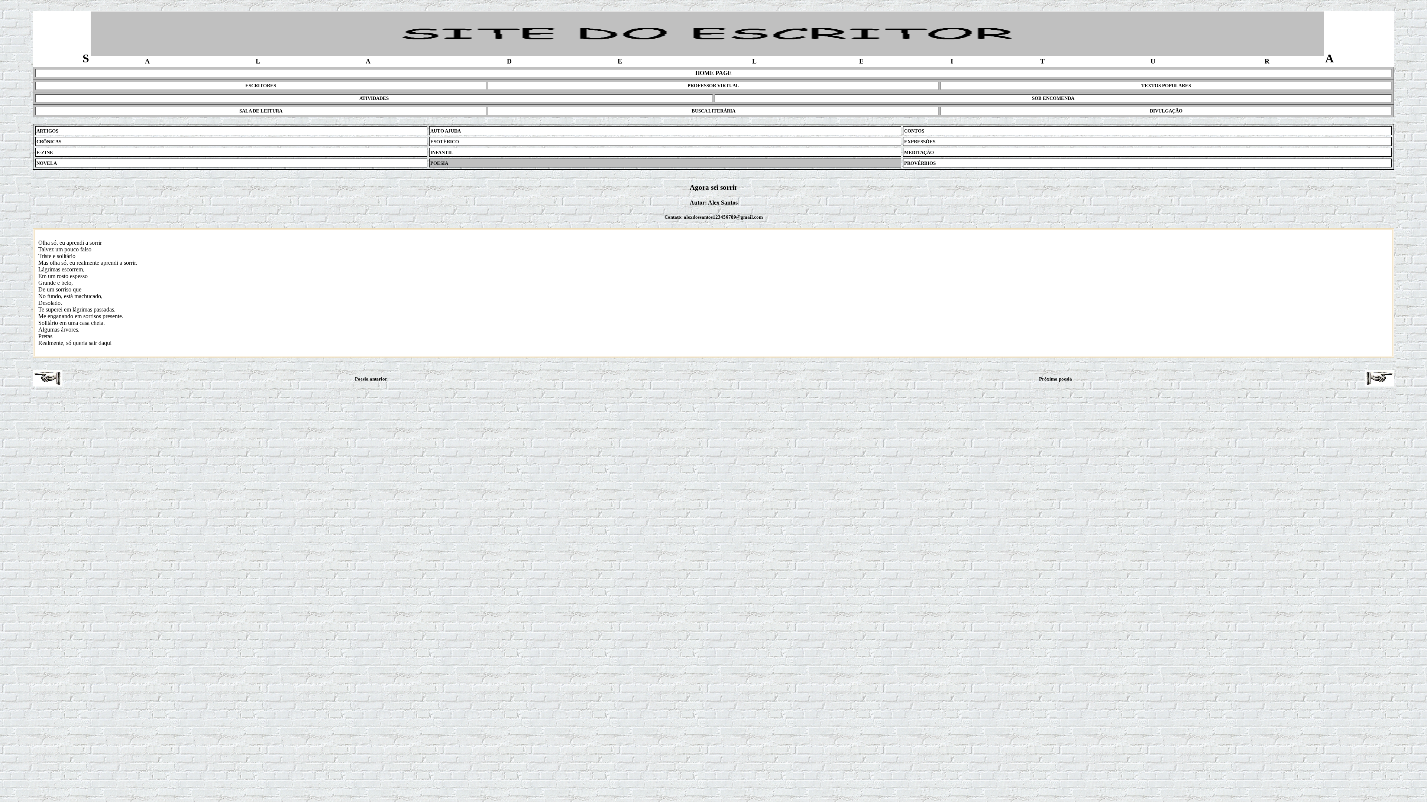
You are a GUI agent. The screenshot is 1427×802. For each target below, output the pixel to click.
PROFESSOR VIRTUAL (713, 85)
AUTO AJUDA (445, 131)
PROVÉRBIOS (920, 163)
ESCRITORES (260, 85)
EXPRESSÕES (919, 141)
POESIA (439, 163)
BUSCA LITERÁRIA (713, 111)
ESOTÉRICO (444, 141)
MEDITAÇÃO (919, 152)
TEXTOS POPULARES (1166, 85)
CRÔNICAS (48, 141)
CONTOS (914, 131)
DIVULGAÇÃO (1166, 111)
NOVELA (46, 163)
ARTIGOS (47, 131)
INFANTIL (441, 152)
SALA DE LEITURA (260, 111)
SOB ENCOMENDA (1053, 98)
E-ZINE (44, 152)
